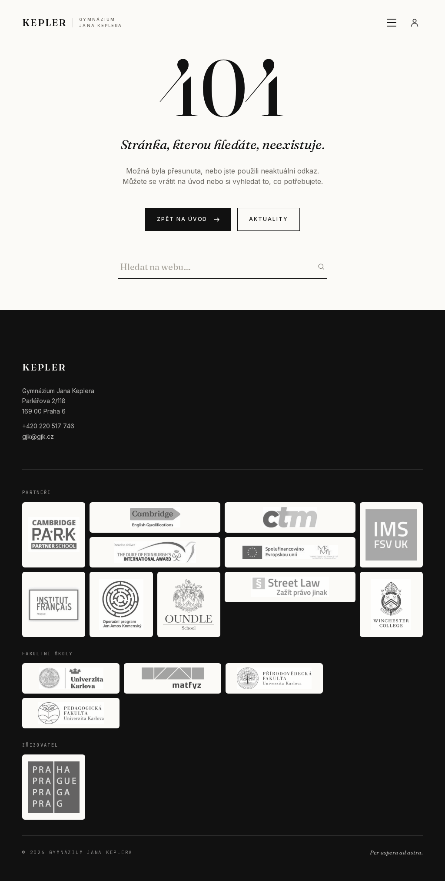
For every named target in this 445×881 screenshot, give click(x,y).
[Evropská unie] (290, 552)
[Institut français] (53, 604)
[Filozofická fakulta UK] (71, 678)
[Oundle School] (188, 604)
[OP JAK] (121, 604)
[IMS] (391, 534)
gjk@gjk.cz (38, 436)
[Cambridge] (155, 517)
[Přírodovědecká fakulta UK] (274, 678)
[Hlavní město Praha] (53, 787)
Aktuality (268, 219)
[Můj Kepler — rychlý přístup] (414, 22)
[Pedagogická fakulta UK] (71, 713)
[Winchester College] (391, 604)
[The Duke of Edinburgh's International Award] (155, 552)
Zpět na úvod (182, 219)
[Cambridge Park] (53, 534)
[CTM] (290, 517)
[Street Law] (290, 587)
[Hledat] (321, 267)
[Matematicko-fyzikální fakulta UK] (172, 678)
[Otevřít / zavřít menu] (391, 22)
